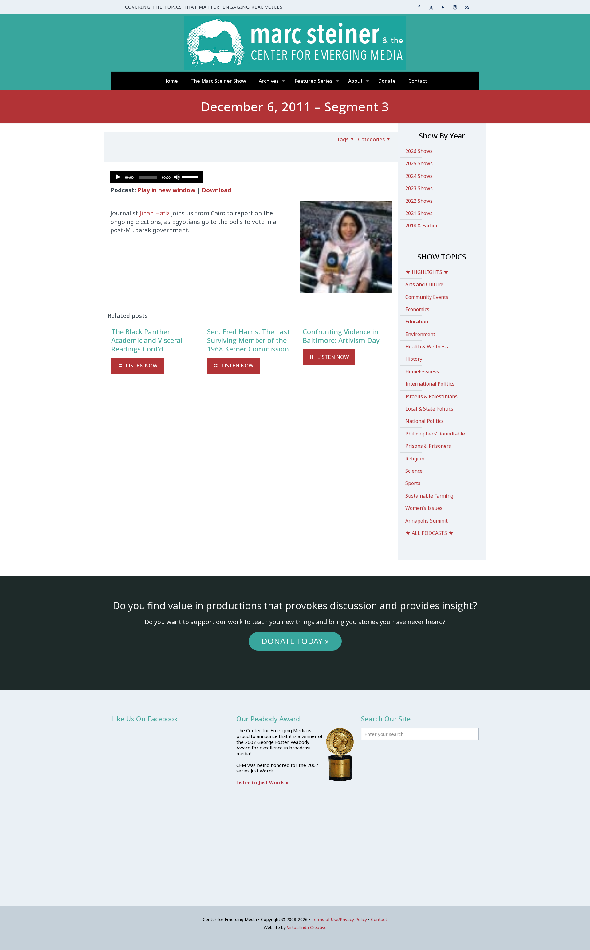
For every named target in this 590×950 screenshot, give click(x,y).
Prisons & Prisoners (428, 446)
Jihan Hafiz (155, 213)
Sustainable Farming (429, 495)
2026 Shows (419, 151)
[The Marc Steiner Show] (295, 42)
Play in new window (166, 190)
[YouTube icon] (443, 7)
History (413, 358)
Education (416, 321)
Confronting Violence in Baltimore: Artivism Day (341, 336)
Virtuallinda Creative (307, 927)
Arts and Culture (424, 284)
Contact (379, 919)
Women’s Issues (423, 508)
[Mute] (177, 177)
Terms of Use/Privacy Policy (339, 919)
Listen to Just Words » (262, 782)
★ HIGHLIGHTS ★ (427, 272)
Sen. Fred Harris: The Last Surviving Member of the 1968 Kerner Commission (248, 340)
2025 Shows (419, 163)
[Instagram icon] (454, 7)
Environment (420, 334)
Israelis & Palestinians (431, 396)
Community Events (426, 297)
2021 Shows (419, 213)
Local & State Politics (429, 408)
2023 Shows (419, 188)
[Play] (118, 177)
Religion (414, 458)
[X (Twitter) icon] (431, 7)
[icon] (466, 7)
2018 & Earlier (421, 225)
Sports (412, 483)
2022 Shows (419, 201)
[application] (156, 177)
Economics (417, 309)
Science (414, 470)
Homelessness (422, 371)
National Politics (424, 421)
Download (216, 190)
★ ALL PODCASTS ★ (429, 533)
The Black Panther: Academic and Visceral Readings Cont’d (147, 340)
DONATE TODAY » (295, 641)
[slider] (190, 176)
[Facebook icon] (419, 7)
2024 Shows (419, 176)
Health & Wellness (426, 346)
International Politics (429, 383)
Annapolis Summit (426, 520)
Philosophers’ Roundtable (435, 433)
